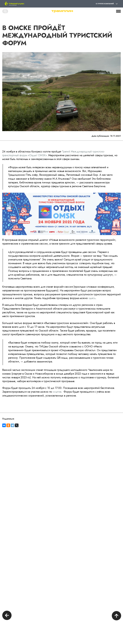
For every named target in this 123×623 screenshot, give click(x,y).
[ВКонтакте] (4, 425)
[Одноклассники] (8, 425)
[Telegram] (12, 425)
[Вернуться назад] (7, 616)
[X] (16, 425)
